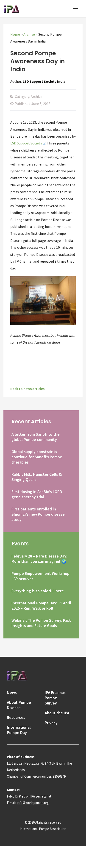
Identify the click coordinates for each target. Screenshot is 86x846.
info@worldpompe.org (33, 803)
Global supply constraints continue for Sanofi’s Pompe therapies (36, 457)
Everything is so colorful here (37, 590)
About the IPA (57, 712)
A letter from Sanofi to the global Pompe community (35, 437)
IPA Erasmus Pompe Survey (55, 698)
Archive (29, 34)
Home (15, 34)
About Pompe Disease (19, 705)
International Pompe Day (19, 730)
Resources (16, 717)
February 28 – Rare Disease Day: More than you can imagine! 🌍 (39, 558)
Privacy (51, 722)
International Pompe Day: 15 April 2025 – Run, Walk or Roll (41, 605)
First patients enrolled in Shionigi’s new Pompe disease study (38, 514)
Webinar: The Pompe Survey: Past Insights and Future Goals (41, 623)
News (12, 692)
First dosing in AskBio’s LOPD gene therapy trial (36, 494)
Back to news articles (27, 388)
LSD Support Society (26, 143)
